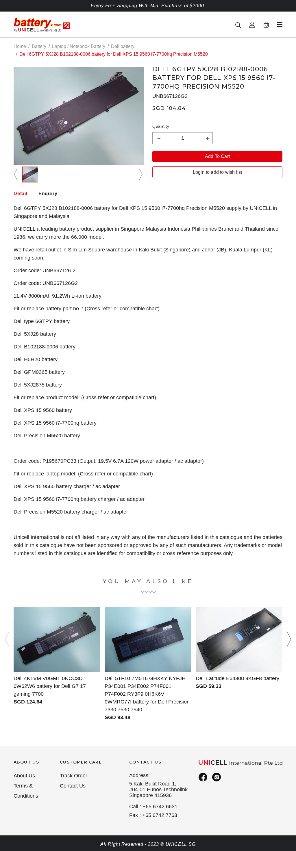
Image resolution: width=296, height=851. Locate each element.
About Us (24, 776)
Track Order (73, 776)
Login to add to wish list (217, 172)
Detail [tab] (20, 193)
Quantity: (161, 126)
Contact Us (73, 786)
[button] (16, 174)
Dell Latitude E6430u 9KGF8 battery (237, 678)
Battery (39, 46)
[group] (30, 174)
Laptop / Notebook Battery (78, 46)
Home (20, 46)
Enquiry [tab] (48, 193)
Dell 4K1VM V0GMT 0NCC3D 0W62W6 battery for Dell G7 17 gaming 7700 (50, 686)
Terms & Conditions (26, 791)
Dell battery (122, 46)
